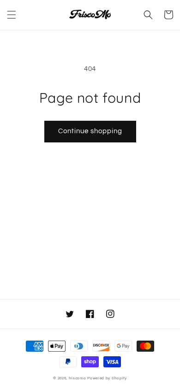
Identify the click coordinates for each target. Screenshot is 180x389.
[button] (11, 15)
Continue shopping (90, 131)
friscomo (77, 378)
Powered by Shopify (107, 378)
